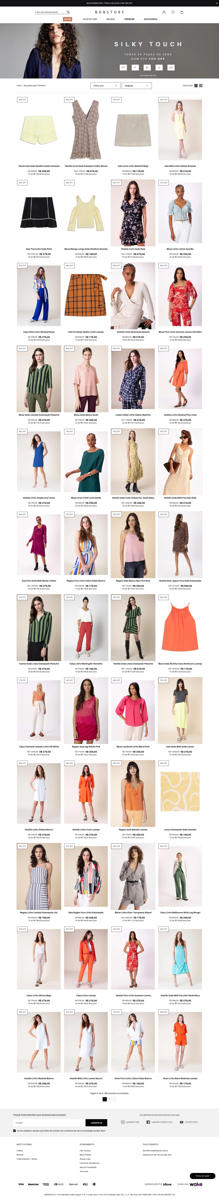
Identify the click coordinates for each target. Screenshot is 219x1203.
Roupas (111, 19)
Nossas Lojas (85, 1159)
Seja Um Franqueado (88, 1167)
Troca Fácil (84, 1171)
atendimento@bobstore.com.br (155, 1150)
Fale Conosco (85, 1150)
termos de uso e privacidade (80, 1130)
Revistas (20, 1155)
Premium (129, 19)
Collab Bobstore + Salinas (27, 1159)
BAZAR (67, 19)
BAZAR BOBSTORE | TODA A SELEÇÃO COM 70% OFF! (109, 3)
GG (171, 67)
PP (123, 67)
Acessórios (150, 19)
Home (19, 85)
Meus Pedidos (85, 1155)
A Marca (20, 1150)
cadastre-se (96, 1122)
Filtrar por (99, 85)
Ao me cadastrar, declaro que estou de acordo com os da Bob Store (61, 1130)
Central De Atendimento (89, 1163)
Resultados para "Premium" (35, 85)
